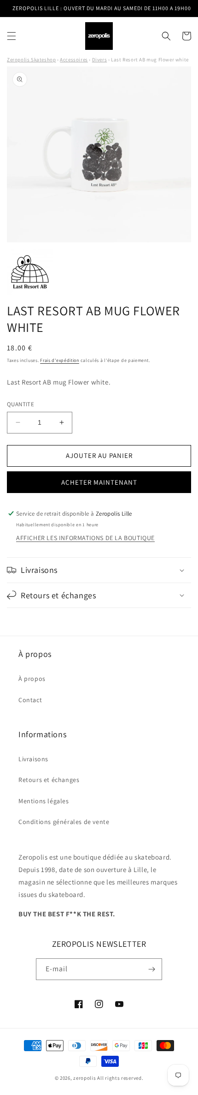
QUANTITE (20, 404)
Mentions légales (43, 801)
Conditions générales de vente (63, 822)
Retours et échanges (48, 780)
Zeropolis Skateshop (31, 59)
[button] (11, 36)
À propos (32, 678)
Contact (30, 700)
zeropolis (84, 1078)
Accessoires (74, 59)
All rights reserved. (120, 1078)
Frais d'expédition (59, 360)
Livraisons (33, 759)
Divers (99, 59)
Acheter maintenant (99, 482)
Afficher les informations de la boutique (85, 538)
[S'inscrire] (151, 969)
